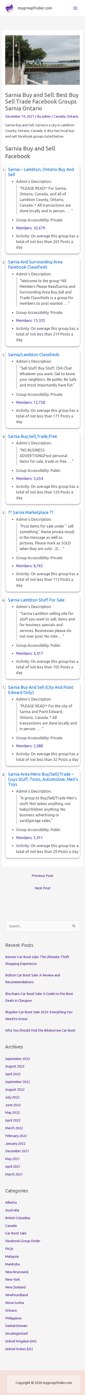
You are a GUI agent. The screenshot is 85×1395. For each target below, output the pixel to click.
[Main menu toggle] (75, 8)
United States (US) (19, 1349)
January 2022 (15, 1143)
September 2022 (17, 1082)
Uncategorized (16, 1333)
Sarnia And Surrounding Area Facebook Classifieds (35, 264)
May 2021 (12, 1159)
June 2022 (13, 1105)
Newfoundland (16, 1295)
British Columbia (17, 1218)
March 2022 (14, 1128)
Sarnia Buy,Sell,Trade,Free (32, 436)
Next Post (43, 888)
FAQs (9, 1249)
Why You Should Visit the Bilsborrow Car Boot (40, 1030)
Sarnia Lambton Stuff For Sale (36, 599)
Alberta (11, 1202)
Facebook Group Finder (22, 1241)
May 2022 (12, 1112)
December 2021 (17, 1151)
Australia (12, 1210)
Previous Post (42, 876)
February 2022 (16, 1136)
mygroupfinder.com (35, 8)
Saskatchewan (16, 1326)
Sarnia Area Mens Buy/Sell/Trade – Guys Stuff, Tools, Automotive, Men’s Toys (43, 779)
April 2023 (13, 1074)
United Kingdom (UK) (21, 1341)
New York (12, 1279)
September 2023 (17, 1059)
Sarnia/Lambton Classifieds (33, 354)
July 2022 (12, 1097)
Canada (59, 116)
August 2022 (15, 1089)
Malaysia (12, 1256)
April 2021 (13, 1166)
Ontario (72, 116)
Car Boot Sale (15, 1233)
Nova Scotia (14, 1303)
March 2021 (14, 1174)
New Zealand (15, 1287)
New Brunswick (17, 1272)
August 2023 (15, 1066)
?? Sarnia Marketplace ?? (30, 512)
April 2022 (13, 1120)
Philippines (13, 1318)
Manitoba (12, 1264)
